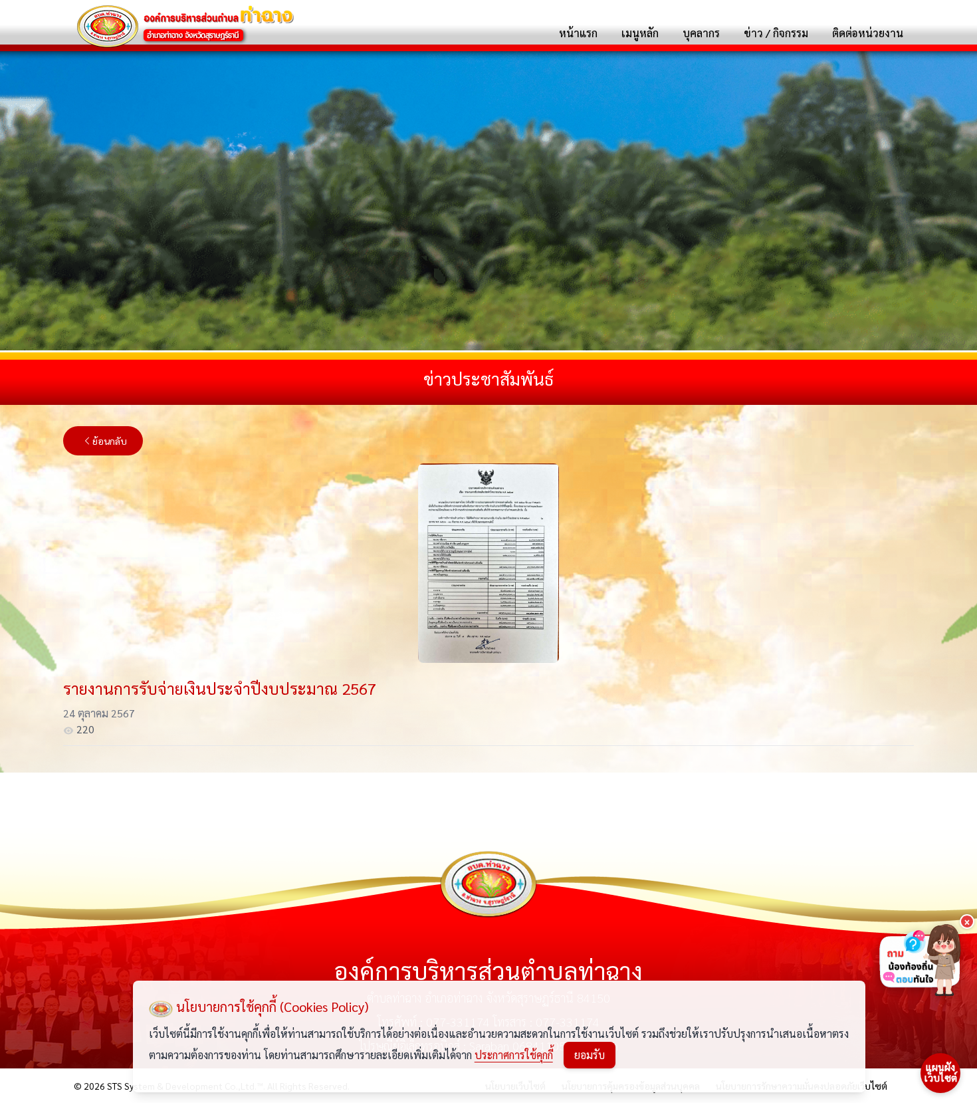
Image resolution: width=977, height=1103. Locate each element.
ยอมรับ (589, 1055)
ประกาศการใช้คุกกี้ (514, 1055)
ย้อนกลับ (109, 441)
